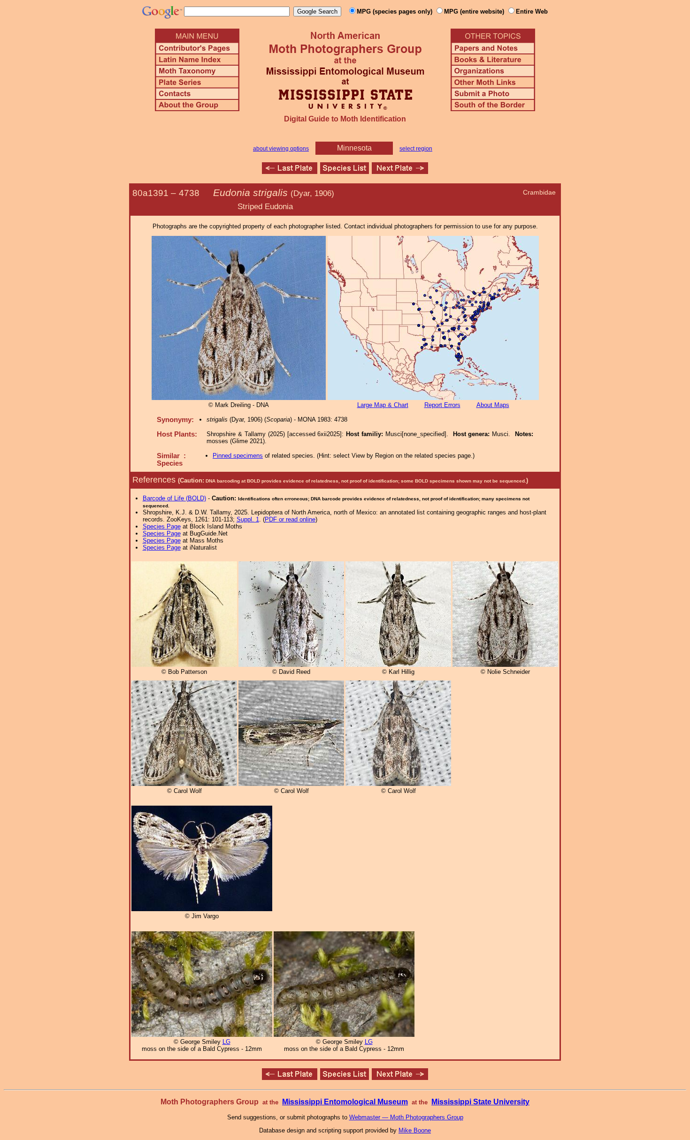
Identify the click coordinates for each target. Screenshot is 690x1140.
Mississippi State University (480, 1102)
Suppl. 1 (248, 519)
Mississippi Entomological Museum (345, 1102)
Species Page (162, 526)
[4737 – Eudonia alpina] (289, 171)
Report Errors (442, 404)
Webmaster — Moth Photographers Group (406, 1117)
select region (415, 148)
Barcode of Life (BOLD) (174, 498)
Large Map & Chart (382, 404)
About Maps (492, 404)
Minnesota (354, 148)
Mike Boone (415, 1130)
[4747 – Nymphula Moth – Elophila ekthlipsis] (400, 171)
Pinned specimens (238, 455)
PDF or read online (290, 519)
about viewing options (281, 148)
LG (226, 1041)
